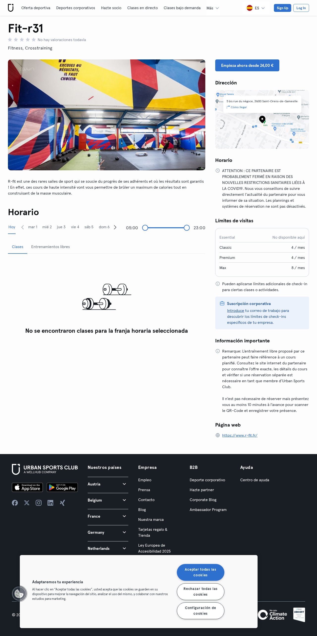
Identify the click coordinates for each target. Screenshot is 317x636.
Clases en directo (142, 7)
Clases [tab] (17, 246)
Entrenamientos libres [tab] (50, 246)
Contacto (146, 499)
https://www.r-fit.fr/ (240, 435)
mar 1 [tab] (32, 226)
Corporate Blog (203, 499)
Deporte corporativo (207, 479)
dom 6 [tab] (104, 226)
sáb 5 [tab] (88, 226)
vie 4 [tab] (75, 226)
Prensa (144, 489)
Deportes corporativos (75, 7)
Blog (142, 509)
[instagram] (39, 503)
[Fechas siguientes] (115, 227)
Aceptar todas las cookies (200, 572)
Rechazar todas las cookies (200, 591)
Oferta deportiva (35, 7)
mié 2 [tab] (47, 226)
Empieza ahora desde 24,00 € (247, 65)
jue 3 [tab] (61, 226)
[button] (108, 484)
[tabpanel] (106, 297)
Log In (301, 8)
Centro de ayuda (254, 479)
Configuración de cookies (200, 611)
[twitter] (27, 503)
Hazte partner (202, 489)
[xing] (62, 503)
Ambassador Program (208, 509)
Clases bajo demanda (182, 7)
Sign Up (282, 8)
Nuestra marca (151, 519)
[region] (139, 591)
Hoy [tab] (11, 226)
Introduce (235, 310)
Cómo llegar (239, 107)
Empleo (144, 479)
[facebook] (15, 503)
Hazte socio (111, 7)
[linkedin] (50, 503)
